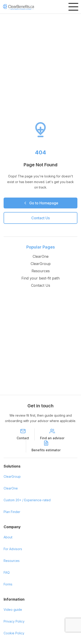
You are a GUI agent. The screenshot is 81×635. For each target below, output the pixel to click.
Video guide (13, 609)
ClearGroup (41, 263)
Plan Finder (12, 512)
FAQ (7, 572)
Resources (41, 271)
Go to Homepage (43, 203)
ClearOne (41, 256)
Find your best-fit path (40, 278)
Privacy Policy (14, 621)
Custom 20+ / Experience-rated (27, 500)
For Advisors (13, 549)
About (8, 537)
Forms (8, 584)
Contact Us (40, 218)
